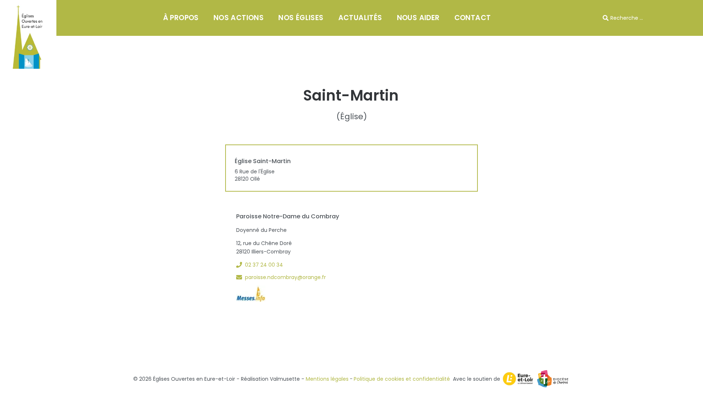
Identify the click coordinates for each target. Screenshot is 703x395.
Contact (472, 18)
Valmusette (285, 379)
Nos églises (300, 18)
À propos (181, 18)
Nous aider (418, 18)
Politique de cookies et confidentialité (402, 379)
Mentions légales (327, 379)
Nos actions (238, 18)
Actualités (360, 18)
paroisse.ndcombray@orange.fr (285, 277)
